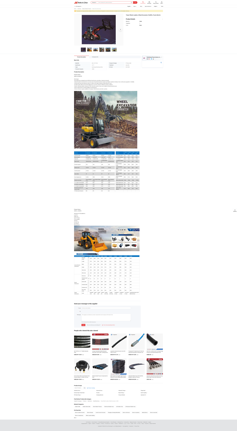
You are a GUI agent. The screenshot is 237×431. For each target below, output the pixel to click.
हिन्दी (135, 423)
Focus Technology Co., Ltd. (110, 426)
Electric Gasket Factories (79, 412)
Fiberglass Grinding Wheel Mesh (114, 412)
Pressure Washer (121, 394)
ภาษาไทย (138, 423)
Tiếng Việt (146, 423)
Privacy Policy (136, 426)
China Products (94, 422)
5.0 (147, 59)
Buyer (134, 6)
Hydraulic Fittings (121, 390)
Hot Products (88, 422)
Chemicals (79, 8)
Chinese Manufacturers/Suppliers (103, 422)
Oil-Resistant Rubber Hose (130, 406)
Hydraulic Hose (77, 390)
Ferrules (97, 392)
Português (98, 423)
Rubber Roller (77, 406)
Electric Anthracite (126, 412)
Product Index (140, 422)
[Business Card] (161, 62)
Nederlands (121, 423)
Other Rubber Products (97, 406)
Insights (149, 422)
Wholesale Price (120, 422)
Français (102, 423)
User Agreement (125, 426)
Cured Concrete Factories (100, 412)
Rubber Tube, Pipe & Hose (96, 8)
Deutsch (116, 423)
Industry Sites (126, 422)
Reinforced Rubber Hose (109, 406)
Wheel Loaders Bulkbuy (90, 415)
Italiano (112, 423)
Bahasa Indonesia (153, 423)
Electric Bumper (90, 412)
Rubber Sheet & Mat (86, 406)
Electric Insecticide (153, 412)
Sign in (161, 3)
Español (93, 423)
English (89, 423)
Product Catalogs (91, 388)
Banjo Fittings (121, 392)
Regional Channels (133, 422)
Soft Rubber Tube (119, 406)
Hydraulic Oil (143, 394)
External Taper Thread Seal (79, 392)
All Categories (78, 6)
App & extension (148, 6)
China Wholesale (113, 422)
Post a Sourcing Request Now (108, 325)
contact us (119, 10)
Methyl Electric (145, 412)
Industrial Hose (99, 390)
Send (83, 325)
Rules (162, 6)
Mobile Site (145, 422)
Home (75, 8)
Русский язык (107, 423)
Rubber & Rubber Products (86, 8)
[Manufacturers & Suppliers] (81, 2)
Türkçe (143, 423)
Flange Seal (143, 390)
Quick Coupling (143, 392)
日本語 (132, 423)
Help (141, 6)
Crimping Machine (99, 394)
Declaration (131, 426)
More (75, 417)
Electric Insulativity (135, 412)
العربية (125, 423)
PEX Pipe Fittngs (77, 394)
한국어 (128, 423)
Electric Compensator (79, 415)
